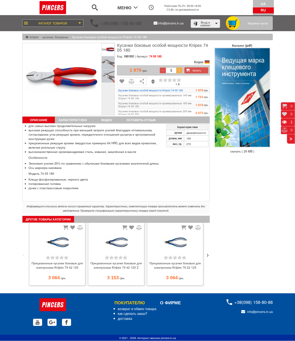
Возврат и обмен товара (137, 308)
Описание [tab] (38, 120)
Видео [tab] (106, 120)
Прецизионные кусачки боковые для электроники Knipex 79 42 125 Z (116, 265)
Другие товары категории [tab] (48, 219)
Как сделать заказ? (132, 313)
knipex (34, 37)
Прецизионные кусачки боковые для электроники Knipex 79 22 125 (175, 265)
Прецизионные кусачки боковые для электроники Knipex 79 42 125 (57, 265)
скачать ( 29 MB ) (242, 151)
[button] (23, 255)
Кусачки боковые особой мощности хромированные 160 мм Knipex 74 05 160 (154, 105)
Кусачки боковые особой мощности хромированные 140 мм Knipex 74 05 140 (154, 97)
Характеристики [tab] (73, 120)
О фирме (170, 302)
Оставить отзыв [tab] (141, 120)
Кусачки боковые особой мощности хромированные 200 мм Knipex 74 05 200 (154, 113)
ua (263, 4)
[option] (57, 255)
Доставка (125, 318)
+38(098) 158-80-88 (120, 23)
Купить (197, 70)
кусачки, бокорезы (55, 37)
